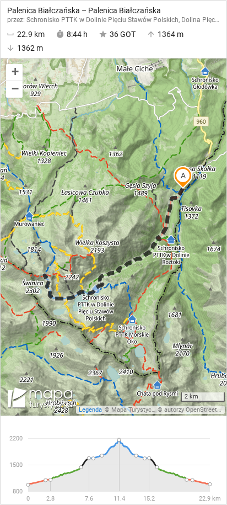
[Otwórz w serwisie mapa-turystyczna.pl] (39, 400)
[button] (14, 72)
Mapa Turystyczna (136, 409)
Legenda (90, 409)
